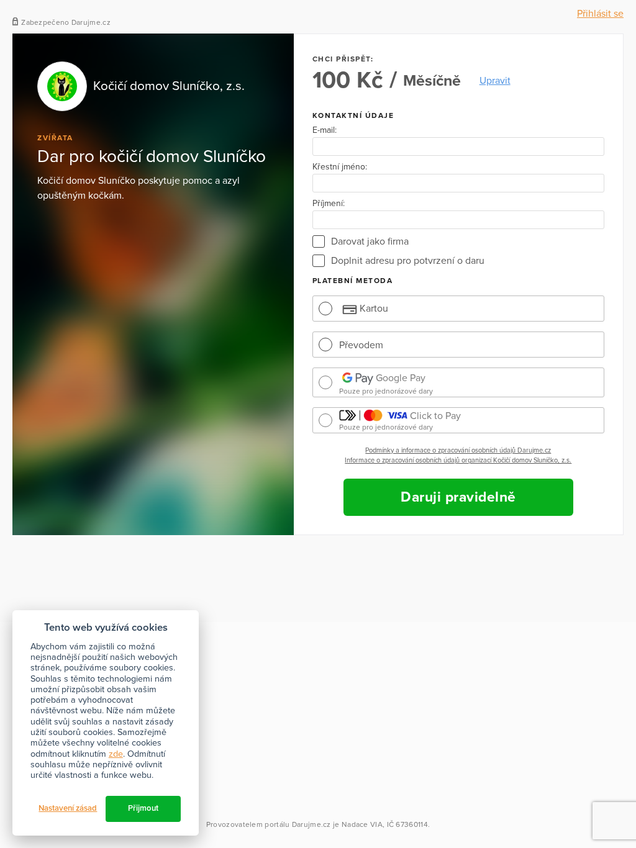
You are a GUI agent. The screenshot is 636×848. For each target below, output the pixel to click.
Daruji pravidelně (458, 497)
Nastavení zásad (68, 808)
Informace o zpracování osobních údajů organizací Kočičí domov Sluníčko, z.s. (458, 460)
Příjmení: (328, 204)
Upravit (495, 80)
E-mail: (324, 130)
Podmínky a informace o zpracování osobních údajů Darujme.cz (458, 450)
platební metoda (352, 280)
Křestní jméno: (339, 167)
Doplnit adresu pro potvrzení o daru (407, 261)
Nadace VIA (362, 824)
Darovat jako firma (370, 241)
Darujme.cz (311, 824)
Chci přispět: (343, 59)
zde (116, 754)
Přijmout (143, 808)
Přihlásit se (600, 13)
